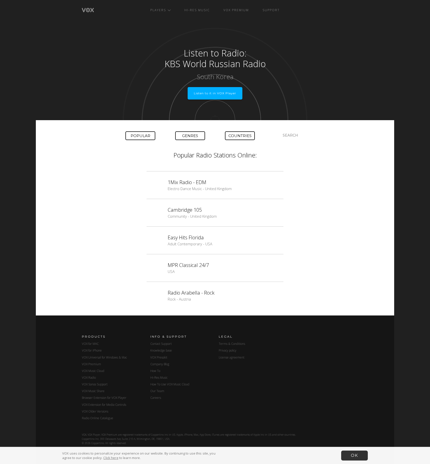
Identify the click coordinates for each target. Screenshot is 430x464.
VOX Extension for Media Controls (104, 405)
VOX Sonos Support (95, 384)
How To (155, 371)
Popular (140, 135)
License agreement (231, 357)
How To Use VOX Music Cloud (169, 384)
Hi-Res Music (197, 10)
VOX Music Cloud (93, 371)
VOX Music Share (93, 391)
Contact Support (161, 344)
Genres (190, 135)
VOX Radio (89, 377)
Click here (110, 458)
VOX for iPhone (92, 350)
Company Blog (159, 364)
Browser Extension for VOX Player (104, 398)
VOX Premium (236, 10)
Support (271, 10)
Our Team (157, 391)
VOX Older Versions (95, 411)
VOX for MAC (90, 344)
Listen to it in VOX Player (215, 93)
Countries (240, 135)
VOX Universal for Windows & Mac (104, 357)
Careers (155, 398)
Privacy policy (227, 350)
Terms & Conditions (232, 344)
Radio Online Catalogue (97, 418)
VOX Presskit (158, 357)
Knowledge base (161, 350)
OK (354, 455)
